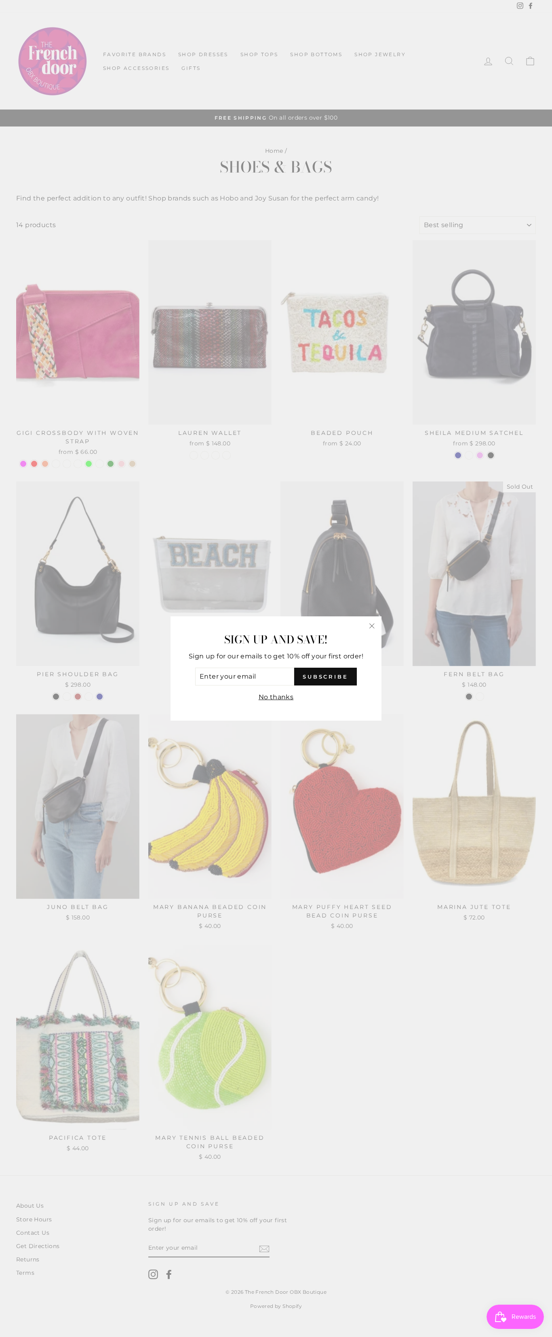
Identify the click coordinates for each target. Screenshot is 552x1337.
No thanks (276, 697)
